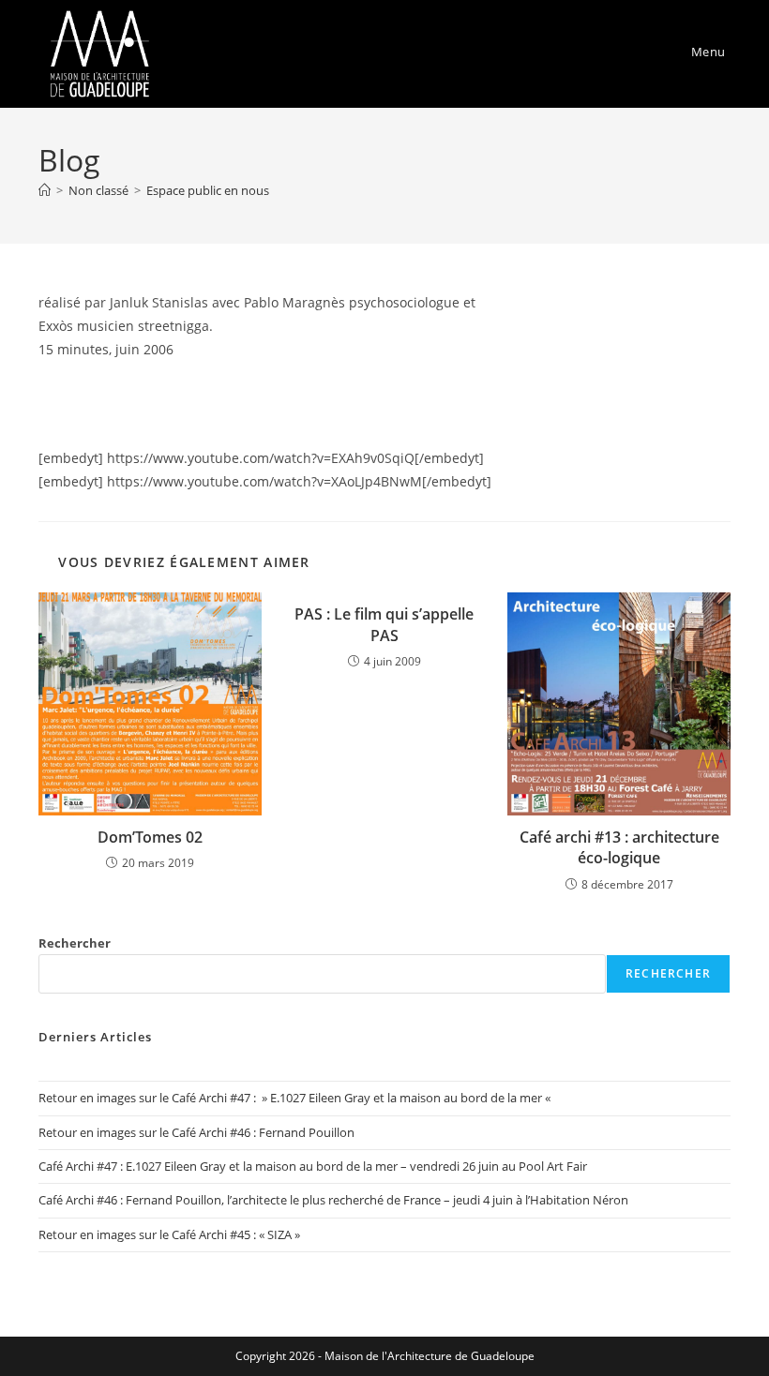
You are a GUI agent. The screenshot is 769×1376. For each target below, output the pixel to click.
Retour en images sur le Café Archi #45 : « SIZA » (169, 1234)
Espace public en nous (207, 190)
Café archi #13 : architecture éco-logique (619, 847)
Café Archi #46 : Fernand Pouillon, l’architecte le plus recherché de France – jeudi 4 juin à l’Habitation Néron (333, 1199)
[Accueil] (44, 190)
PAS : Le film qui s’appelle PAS (384, 624)
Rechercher (74, 943)
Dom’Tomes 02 (150, 837)
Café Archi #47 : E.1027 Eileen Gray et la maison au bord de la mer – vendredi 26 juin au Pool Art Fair (312, 1166)
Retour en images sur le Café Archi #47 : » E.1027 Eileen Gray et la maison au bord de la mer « (295, 1097)
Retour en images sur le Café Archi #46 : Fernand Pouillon (196, 1132)
